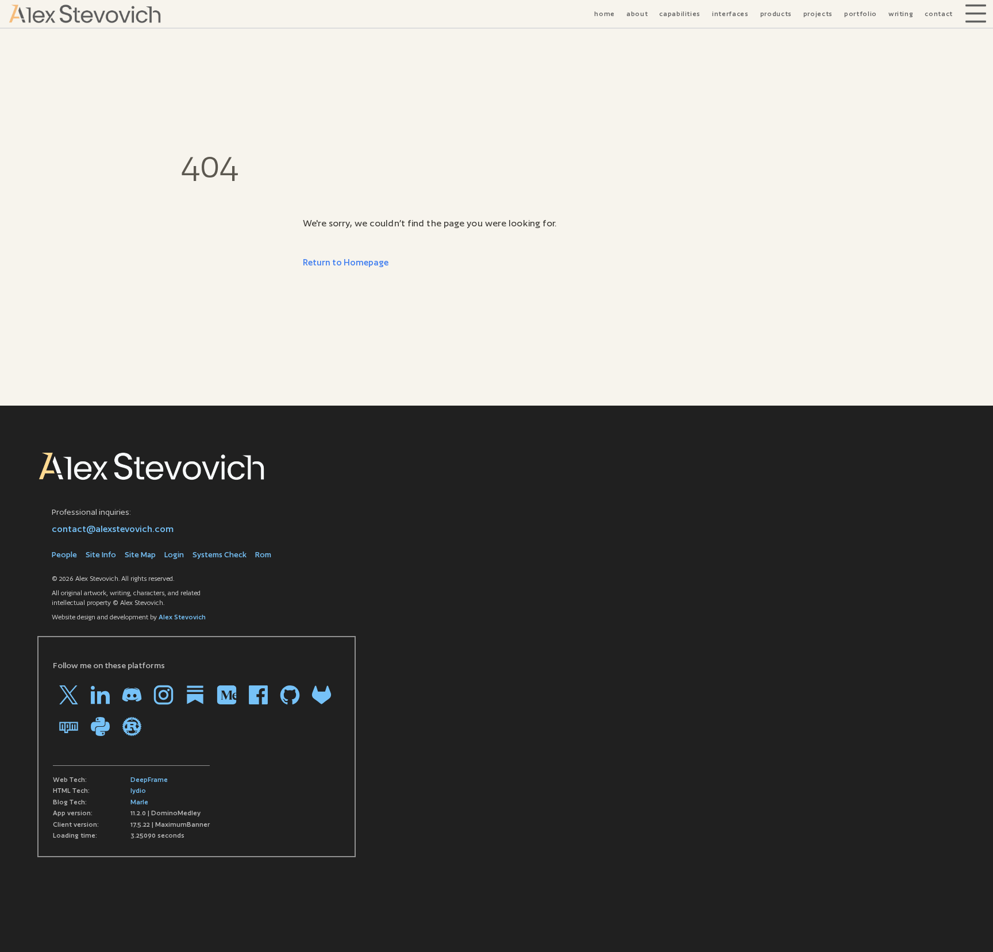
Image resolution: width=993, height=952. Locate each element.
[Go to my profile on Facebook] (258, 695)
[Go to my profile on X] (69, 695)
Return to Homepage (345, 262)
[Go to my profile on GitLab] (321, 695)
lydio (138, 791)
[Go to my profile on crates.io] (132, 726)
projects (818, 14)
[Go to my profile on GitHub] (290, 695)
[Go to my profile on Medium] (227, 695)
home (604, 14)
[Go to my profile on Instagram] (163, 695)
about (637, 14)
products (776, 14)
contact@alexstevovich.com (113, 528)
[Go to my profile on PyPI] (100, 726)
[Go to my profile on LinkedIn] (100, 695)
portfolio (860, 14)
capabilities (680, 14)
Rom (263, 554)
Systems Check (220, 554)
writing (901, 14)
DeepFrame (149, 780)
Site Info (101, 554)
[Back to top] (967, 926)
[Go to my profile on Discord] (132, 695)
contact (939, 14)
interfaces (730, 14)
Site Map (140, 554)
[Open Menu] (976, 14)
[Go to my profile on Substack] (195, 695)
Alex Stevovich (182, 617)
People (64, 554)
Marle (139, 802)
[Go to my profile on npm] (69, 726)
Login (174, 554)
